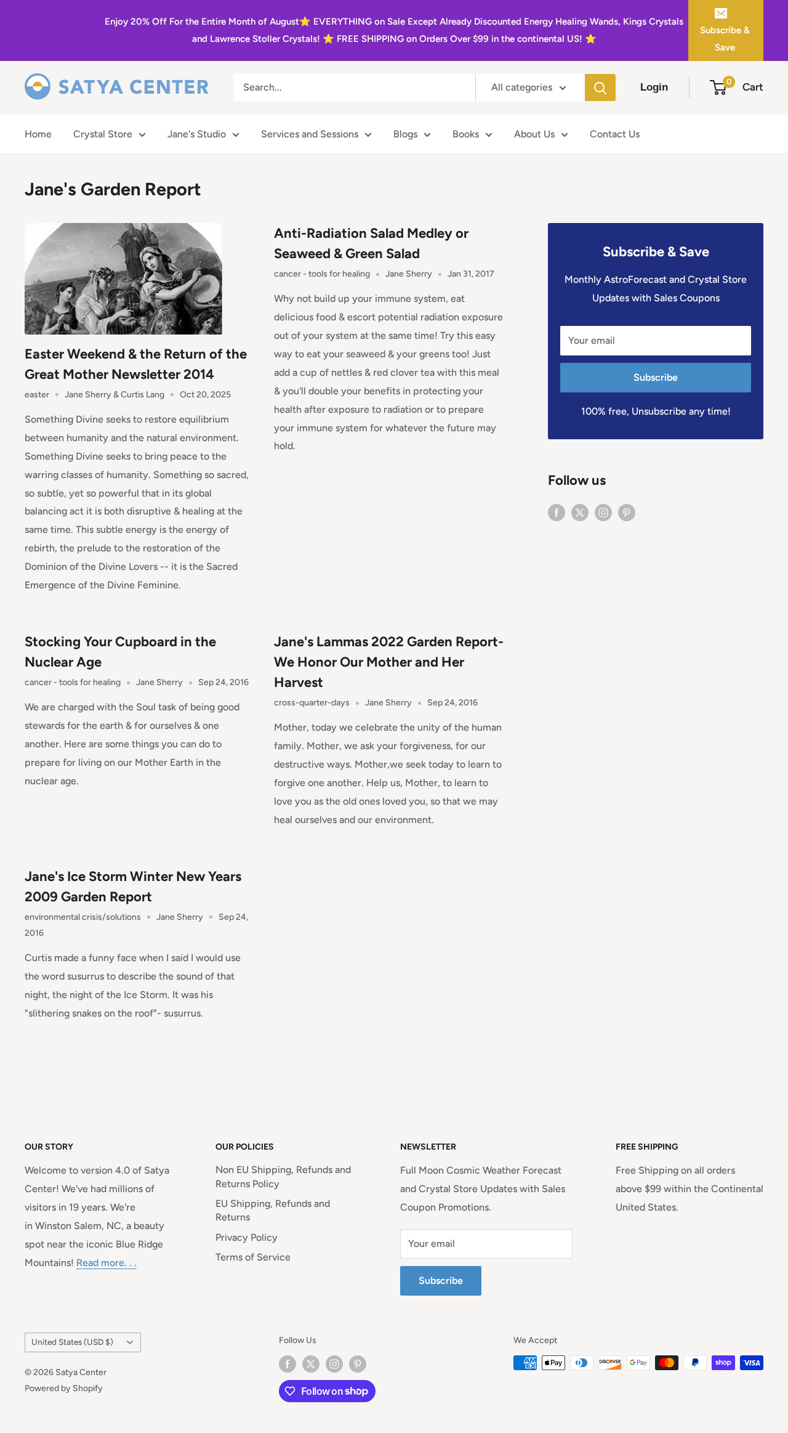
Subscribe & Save (725, 39)
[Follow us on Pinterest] (626, 512)
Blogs (405, 134)
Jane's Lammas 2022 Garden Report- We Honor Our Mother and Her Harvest (389, 662)
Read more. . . (106, 1263)
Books (465, 134)
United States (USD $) (72, 1342)
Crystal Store (102, 134)
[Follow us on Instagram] (603, 512)
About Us (534, 134)
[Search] (600, 87)
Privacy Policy (246, 1237)
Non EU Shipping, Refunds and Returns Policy (283, 1176)
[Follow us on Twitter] (580, 512)
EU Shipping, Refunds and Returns (272, 1210)
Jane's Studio (196, 134)
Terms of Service (253, 1257)
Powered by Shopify (64, 1388)
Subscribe (655, 377)
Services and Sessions (309, 134)
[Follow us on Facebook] (556, 512)
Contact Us (615, 134)
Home (38, 134)
